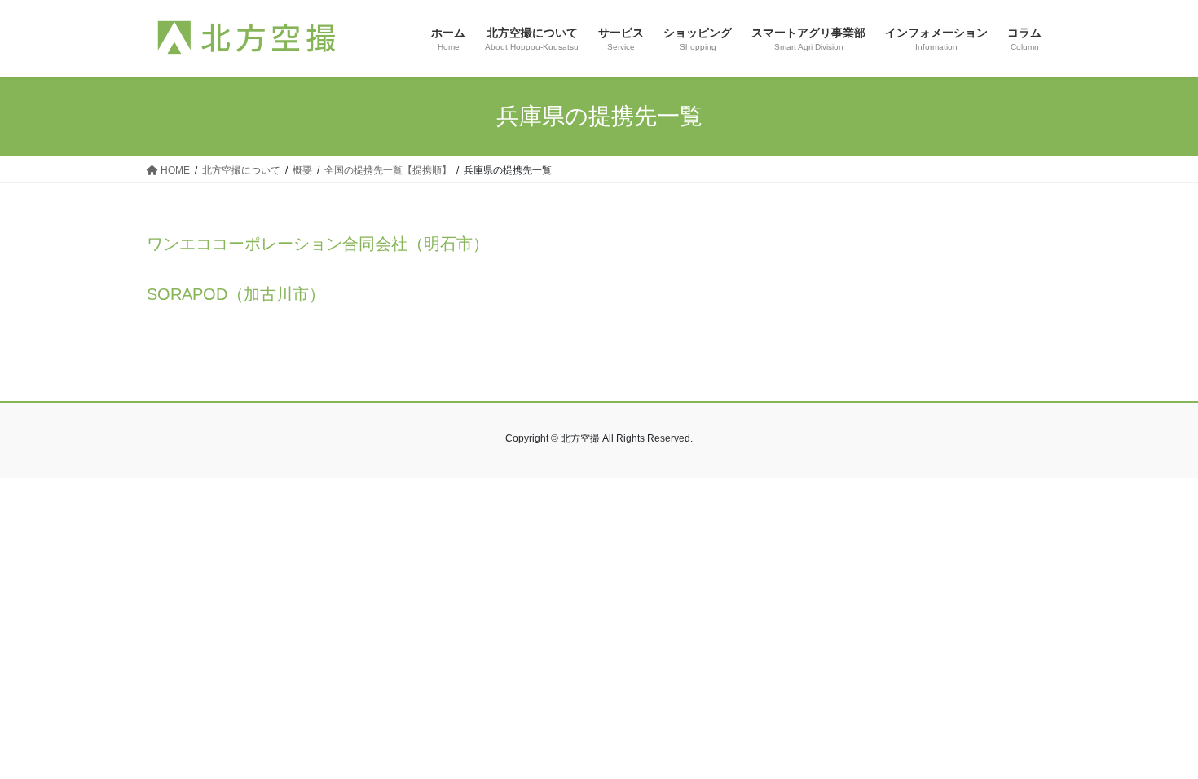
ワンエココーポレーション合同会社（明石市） (318, 244)
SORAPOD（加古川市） (236, 294)
